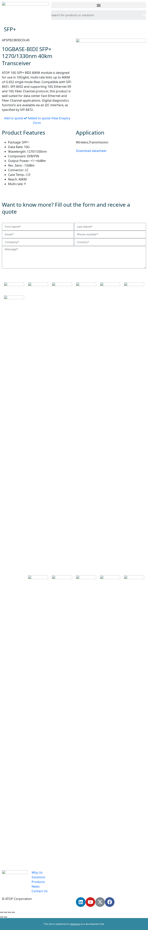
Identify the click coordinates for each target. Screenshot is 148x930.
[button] (98, 5)
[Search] (144, 15)
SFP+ (10, 29)
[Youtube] (90, 902)
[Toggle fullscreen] (9, 912)
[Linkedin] (81, 902)
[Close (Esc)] (1, 912)
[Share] (5, 912)
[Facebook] (109, 902)
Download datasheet (91, 151)
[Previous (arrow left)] (1, 916)
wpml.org (75, 923)
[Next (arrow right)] (5, 916)
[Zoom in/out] (13, 912)
